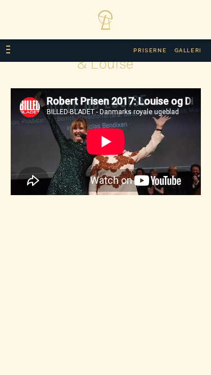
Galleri (188, 50)
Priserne (150, 50)
